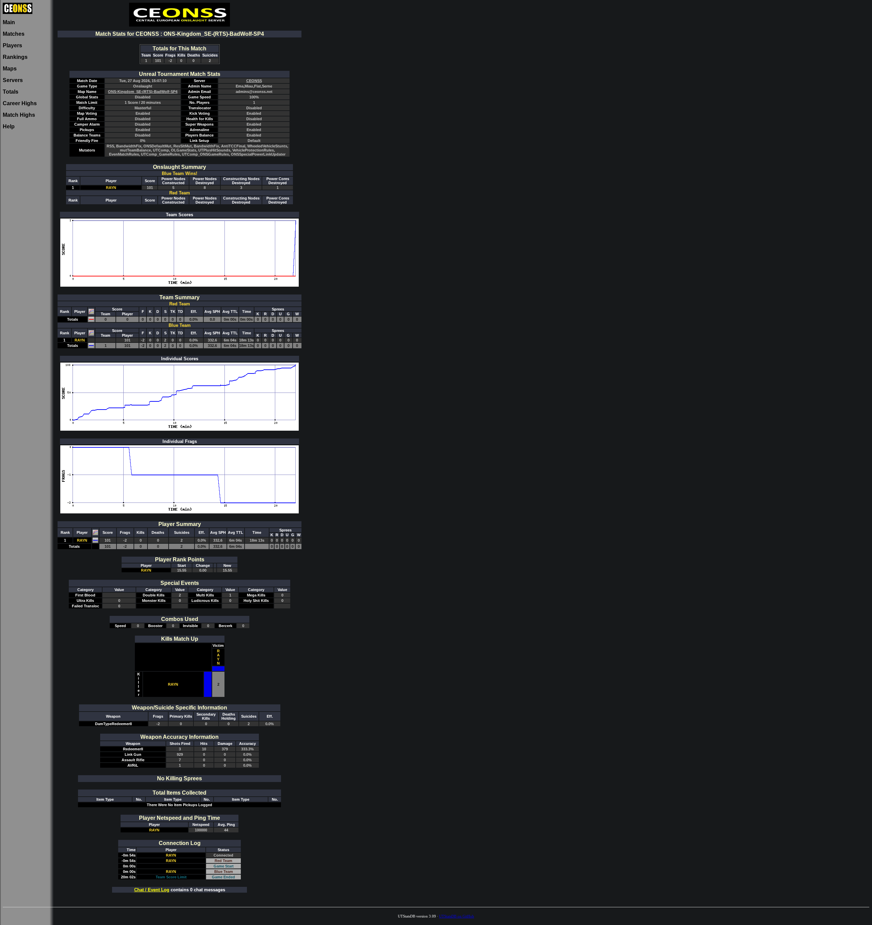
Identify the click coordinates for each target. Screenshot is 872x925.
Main (9, 22)
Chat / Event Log (151, 889)
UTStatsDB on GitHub (456, 916)
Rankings (15, 57)
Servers (13, 80)
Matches (14, 34)
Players (12, 45)
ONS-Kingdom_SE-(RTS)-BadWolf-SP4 (142, 92)
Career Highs (20, 103)
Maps (10, 68)
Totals (10, 92)
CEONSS (254, 81)
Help (9, 126)
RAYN (111, 188)
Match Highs (19, 115)
